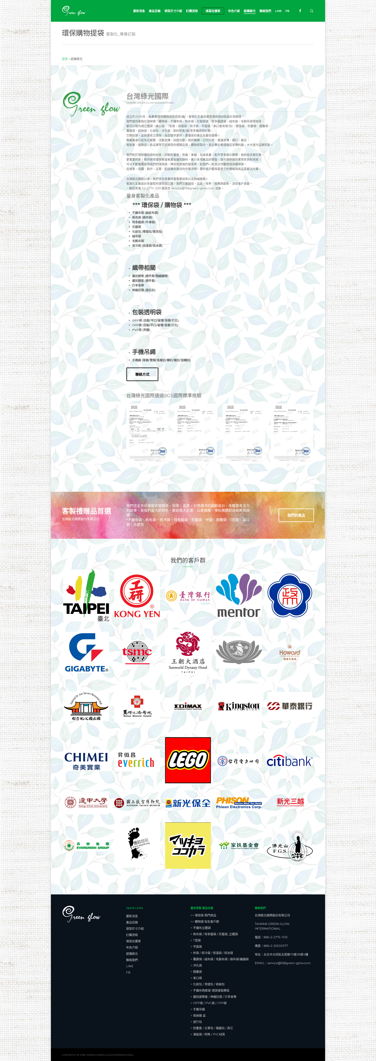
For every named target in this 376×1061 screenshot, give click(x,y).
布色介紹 (132, 947)
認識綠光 (132, 953)
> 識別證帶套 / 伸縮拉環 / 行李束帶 (213, 997)
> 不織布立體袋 (201, 928)
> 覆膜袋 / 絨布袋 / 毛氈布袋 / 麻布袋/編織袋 (220, 959)
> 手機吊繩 (198, 1009)
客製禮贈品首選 (86, 511)
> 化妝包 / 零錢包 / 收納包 (208, 984)
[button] (142, 374)
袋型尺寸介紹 (135, 928)
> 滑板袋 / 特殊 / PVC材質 (208, 1034)
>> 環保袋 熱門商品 (203, 915)
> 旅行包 (196, 1022)
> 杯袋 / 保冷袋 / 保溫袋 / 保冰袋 (212, 953)
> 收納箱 (198, 1015)
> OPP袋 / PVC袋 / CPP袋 (209, 1003)
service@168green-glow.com (289, 963)
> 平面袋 (196, 946)
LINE (129, 966)
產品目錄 (132, 922)
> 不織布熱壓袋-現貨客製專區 (210, 990)
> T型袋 (196, 940)
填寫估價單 (133, 941)
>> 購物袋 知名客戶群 (205, 921)
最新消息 (132, 916)
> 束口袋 (196, 978)
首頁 (65, 59)
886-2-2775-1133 (275, 937)
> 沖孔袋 (196, 965)
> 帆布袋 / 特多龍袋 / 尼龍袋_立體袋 (214, 934)
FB (128, 972)
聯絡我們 (132, 960)
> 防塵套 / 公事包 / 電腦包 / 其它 (212, 1028)
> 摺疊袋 (196, 971)
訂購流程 (132, 935)
